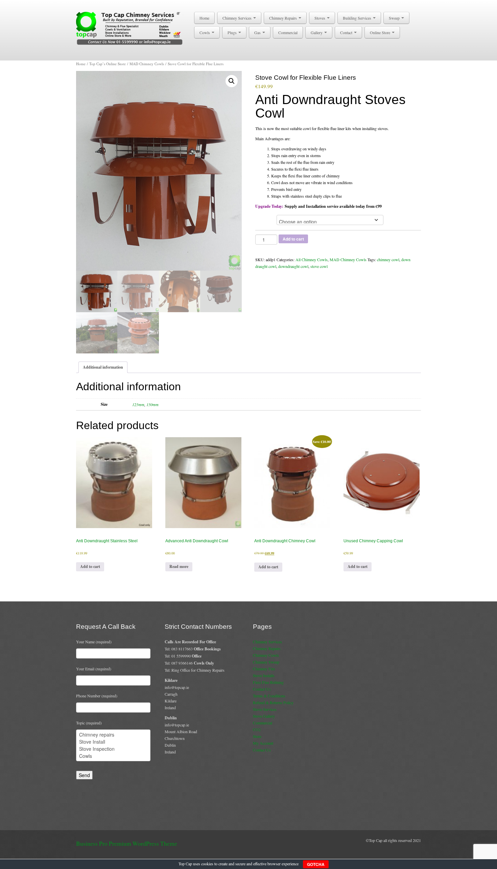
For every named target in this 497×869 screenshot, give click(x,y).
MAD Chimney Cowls (146, 63)
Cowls (205, 32)
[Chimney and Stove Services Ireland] (130, 27)
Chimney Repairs (283, 18)
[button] (232, 81)
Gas (258, 32)
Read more (178, 566)
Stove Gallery (264, 716)
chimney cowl (388, 259)
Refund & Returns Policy (273, 702)
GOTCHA (316, 864)
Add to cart (293, 239)
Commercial (288, 32)
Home (204, 18)
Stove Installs (264, 675)
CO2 (257, 729)
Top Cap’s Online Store (107, 63)
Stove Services (265, 709)
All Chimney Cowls (311, 259)
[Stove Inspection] (113, 748)
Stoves (320, 18)
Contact (346, 32)
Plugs (233, 32)
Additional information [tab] (103, 367)
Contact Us (262, 689)
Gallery (317, 32)
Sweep (395, 18)
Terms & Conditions (269, 695)
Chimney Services (237, 18)
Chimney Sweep (266, 662)
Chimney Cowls (266, 655)
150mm (152, 404)
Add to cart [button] (90, 566)
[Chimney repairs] (113, 734)
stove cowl (319, 266)
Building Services (357, 18)
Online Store (380, 32)
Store (257, 736)
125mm (138, 404)
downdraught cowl (293, 266)
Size (262, 219)
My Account (263, 743)
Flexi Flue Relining (268, 682)
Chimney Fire (264, 668)
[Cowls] (113, 756)
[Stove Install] (113, 741)
